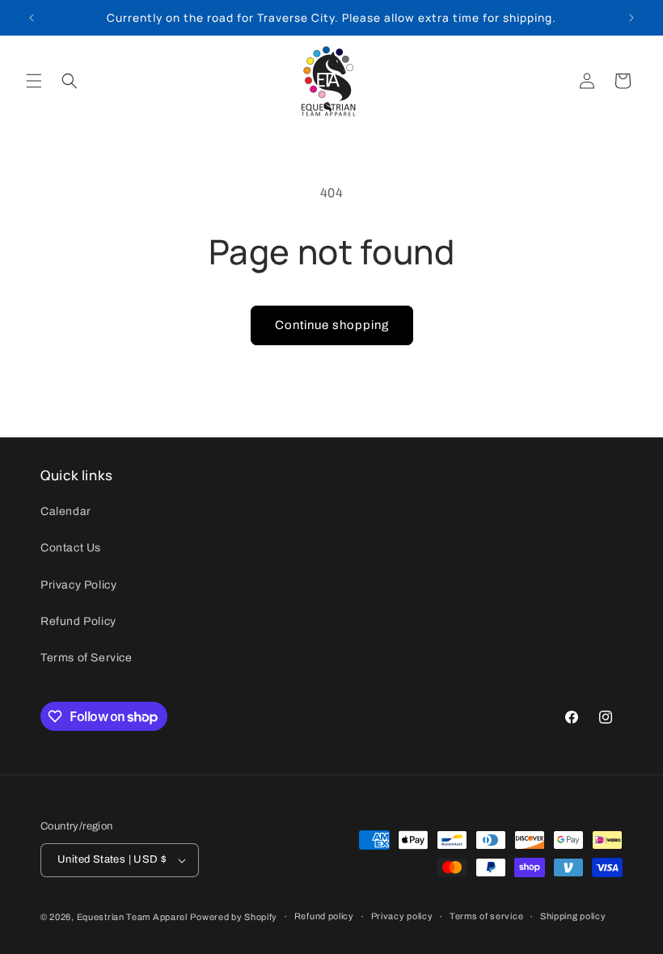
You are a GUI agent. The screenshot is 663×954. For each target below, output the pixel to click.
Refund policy (324, 916)
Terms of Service (86, 658)
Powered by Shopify (233, 917)
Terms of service (486, 916)
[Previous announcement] (31, 18)
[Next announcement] (631, 18)
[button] (34, 81)
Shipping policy (573, 916)
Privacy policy (402, 916)
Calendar (65, 511)
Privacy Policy (78, 585)
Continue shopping (332, 325)
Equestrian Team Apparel (132, 917)
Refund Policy (78, 621)
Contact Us (70, 548)
